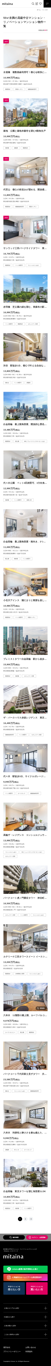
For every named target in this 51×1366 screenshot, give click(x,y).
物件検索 (16, 1237)
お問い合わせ (31, 1347)
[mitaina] (25, 1256)
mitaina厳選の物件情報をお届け (25, 1269)
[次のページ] (31, 1219)
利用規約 (29, 1351)
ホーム (39, 10)
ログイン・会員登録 (38, 1237)
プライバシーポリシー (12, 1351)
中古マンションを (14, 1288)
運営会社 (6, 1347)
